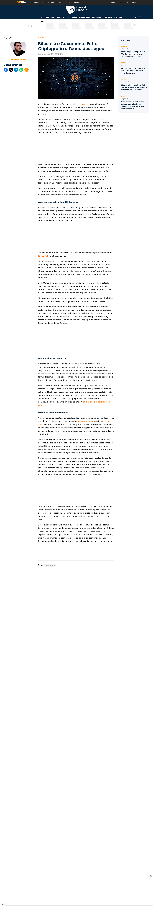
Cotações (72, 17)
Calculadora (84, 17)
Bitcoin (108, 17)
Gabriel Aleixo (18, 59)
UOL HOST (45, 2)
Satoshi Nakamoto (50, 565)
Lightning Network (84, 421)
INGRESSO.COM (35, 2)
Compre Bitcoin (47, 17)
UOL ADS (77, 2)
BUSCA (113, 2)
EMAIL (134, 2)
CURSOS (61, 2)
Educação (96, 17)
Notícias (60, 17)
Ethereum (118, 17)
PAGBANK (53, 2)
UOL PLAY (69, 2)
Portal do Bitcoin (76, 10)
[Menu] (139, 17)
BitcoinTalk (43, 256)
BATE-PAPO (124, 2)
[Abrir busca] (134, 17)
